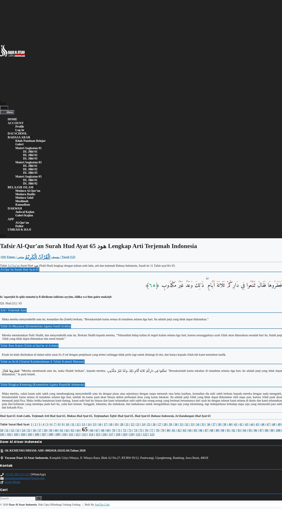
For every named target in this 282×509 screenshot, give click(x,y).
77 (151, 430)
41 (235, 424)
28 (165, 424)
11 (72, 424)
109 (57, 434)
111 (71, 434)
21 (127, 424)
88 (211, 430)
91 (228, 430)
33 (192, 424)
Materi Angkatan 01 (28, 148)
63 (72, 430)
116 (104, 434)
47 (268, 424)
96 (255, 430)
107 (43, 434)
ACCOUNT (16, 123)
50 (1, 430)
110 (64, 434)
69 (108, 430)
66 (91, 430)
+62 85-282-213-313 (17, 474)
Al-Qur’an (22, 222)
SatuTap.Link (102, 504)
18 (110, 424)
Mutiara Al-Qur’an (27, 190)
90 (222, 430)
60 (56, 430)
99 (272, 430)
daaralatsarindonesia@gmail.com (24, 478)
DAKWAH (15, 208)
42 (240, 424)
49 (279, 424)
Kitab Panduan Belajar (30, 140)
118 (118, 434)
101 (2, 434)
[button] (3, 104)
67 (97, 430)
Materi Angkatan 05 (28, 176)
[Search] (39, 498)
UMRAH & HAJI (19, 229)
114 (91, 434)
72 (124, 430)
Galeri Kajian (24, 215)
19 (116, 424)
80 (168, 430)
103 (16, 434)
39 (224, 424)
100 (278, 430)
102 (9, 434)
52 (12, 430)
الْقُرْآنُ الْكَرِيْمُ (37, 257)
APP (11, 219)
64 (78, 430)
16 (99, 424)
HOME (12, 119)
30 (175, 424)
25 (148, 424)
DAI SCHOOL (17, 133)
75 (140, 430)
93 (239, 430)
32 (186, 424)
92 (233, 430)
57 (39, 430)
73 (129, 430)
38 (219, 424)
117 (111, 434)
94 (244, 430)
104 (23, 434)
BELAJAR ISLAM (20, 187)
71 (118, 430)
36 (208, 424)
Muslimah (21, 201)
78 (157, 430)
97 (261, 430)
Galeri (19, 144)
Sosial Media (12, 482)
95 (250, 430)
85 (195, 430)
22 (132, 424)
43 (246, 424)
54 (23, 430)
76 (146, 430)
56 (34, 430)
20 (121, 424)
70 (113, 430)
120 (131, 434)
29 (170, 424)
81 (173, 430)
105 (30, 434)
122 (145, 434)
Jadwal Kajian (24, 211)
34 (197, 424)
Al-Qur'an (14, 265)
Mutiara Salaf (24, 197)
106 (37, 434)
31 (181, 424)
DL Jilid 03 (30, 158)
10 (67, 424)
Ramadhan (22, 204)
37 (213, 424)
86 (200, 430)
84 (189, 430)
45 (257, 424)
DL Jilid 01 (30, 151)
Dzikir (19, 226)
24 (143, 424)
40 (230, 424)
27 (159, 424)
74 (135, 430)
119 (124, 434)
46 (262, 424)
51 (6, 430)
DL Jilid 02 (30, 155)
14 (89, 424)
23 (137, 424)
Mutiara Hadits (25, 194)
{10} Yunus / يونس (12, 257)
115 (98, 434)
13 (83, 424)
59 (50, 430)
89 (217, 430)
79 (162, 430)
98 (266, 430)
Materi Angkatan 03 (28, 162)
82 (179, 430)
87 (206, 430)
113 (84, 434)
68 (102, 430)
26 (154, 424)
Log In (19, 130)
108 (50, 434)
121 (138, 434)
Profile (19, 126)
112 (77, 434)
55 (28, 430)
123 (152, 434)
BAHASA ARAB (19, 137)
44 (251, 424)
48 (273, 424)
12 (78, 424)
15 (94, 424)
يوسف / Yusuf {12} (63, 257)
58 (45, 430)
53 (17, 430)
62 (67, 430)
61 (61, 430)
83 (184, 430)
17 (105, 424)
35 (202, 424)
